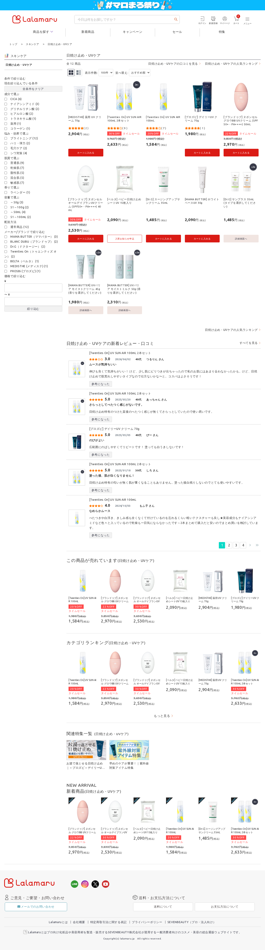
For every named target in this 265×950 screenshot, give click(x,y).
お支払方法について (224, 906)
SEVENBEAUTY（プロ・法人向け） (191, 922)
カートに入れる (85, 152)
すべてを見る (249, 342)
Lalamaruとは (58, 922)
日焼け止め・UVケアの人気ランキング (231, 63)
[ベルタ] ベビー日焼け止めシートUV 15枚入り (124, 201)
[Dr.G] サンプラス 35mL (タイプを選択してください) (240, 203)
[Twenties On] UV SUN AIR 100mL (163, 119)
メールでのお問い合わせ (37, 906)
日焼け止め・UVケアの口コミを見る (173, 63)
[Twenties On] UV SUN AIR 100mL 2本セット (124, 119)
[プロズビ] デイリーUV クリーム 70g (201, 119)
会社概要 (79, 922)
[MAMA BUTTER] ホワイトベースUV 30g (202, 201)
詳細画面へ (241, 238)
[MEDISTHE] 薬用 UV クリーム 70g (84, 119)
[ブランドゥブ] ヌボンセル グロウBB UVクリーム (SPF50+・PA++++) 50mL (241, 121)
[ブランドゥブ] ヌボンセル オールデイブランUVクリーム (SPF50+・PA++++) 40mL (85, 205)
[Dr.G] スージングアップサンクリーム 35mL (163, 201)
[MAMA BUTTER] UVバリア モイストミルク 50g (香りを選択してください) (124, 289)
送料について (163, 906)
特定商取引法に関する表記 (108, 922)
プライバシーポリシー (147, 922)
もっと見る (162, 716)
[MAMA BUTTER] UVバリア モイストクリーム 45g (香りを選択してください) (84, 289)
